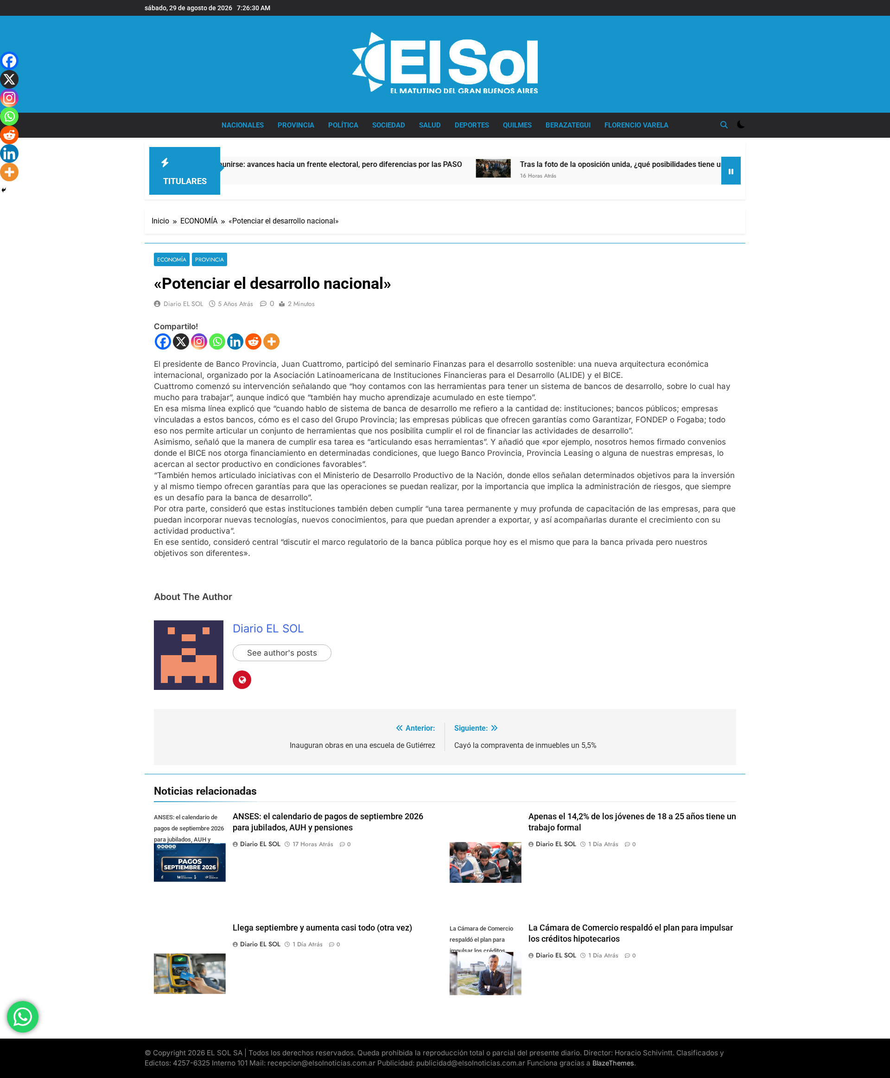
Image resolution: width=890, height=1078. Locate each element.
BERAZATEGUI (568, 125)
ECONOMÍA (171, 259)
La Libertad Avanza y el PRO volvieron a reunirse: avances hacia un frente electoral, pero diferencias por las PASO (232, 164)
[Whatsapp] (217, 341)
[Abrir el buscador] (724, 124)
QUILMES (517, 125)
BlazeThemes (613, 1063)
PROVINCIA (296, 125)
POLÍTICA (343, 125)
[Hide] (3, 190)
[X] (181, 341)
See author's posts (282, 652)
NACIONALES (243, 125)
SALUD (430, 125)
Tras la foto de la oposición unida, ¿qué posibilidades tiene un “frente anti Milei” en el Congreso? (641, 164)
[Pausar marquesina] (731, 171)
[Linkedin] (235, 341)
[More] (271, 341)
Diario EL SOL (183, 303)
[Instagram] (199, 341)
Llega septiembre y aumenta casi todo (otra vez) (322, 927)
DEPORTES (472, 125)
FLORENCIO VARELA (636, 125)
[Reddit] (253, 341)
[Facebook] (163, 341)
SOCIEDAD (388, 125)
